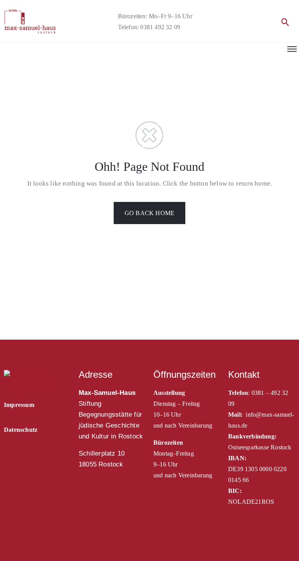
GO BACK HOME (149, 213)
